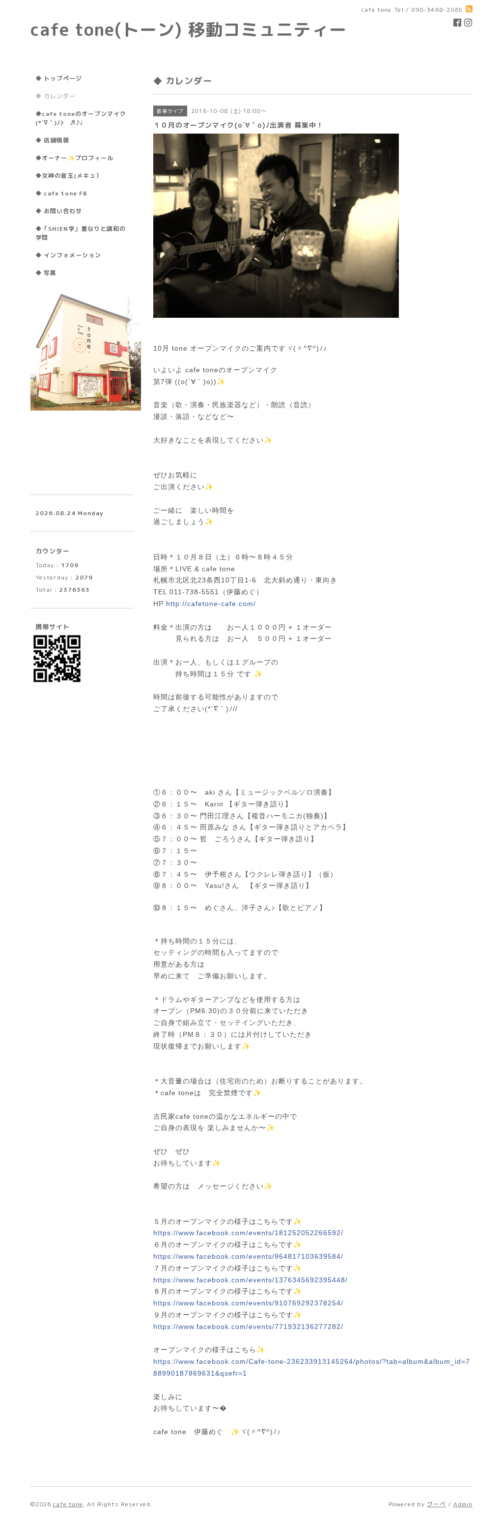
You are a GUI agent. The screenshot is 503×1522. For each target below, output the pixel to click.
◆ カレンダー (55, 96)
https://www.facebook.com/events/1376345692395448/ (250, 1280)
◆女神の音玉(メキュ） (68, 175)
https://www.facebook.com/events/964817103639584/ (248, 1256)
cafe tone (68, 1504)
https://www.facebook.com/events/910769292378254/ (248, 1303)
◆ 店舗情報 (52, 140)
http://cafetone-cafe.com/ (211, 604)
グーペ (436, 1504)
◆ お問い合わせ (58, 211)
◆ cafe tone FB (61, 193)
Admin (463, 1504)
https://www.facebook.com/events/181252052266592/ (248, 1233)
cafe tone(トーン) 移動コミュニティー (188, 29)
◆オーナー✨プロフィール (74, 158)
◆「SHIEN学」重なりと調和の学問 (80, 233)
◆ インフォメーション (68, 255)
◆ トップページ (58, 78)
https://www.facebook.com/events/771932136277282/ (248, 1326)
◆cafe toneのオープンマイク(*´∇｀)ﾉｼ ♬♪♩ (80, 118)
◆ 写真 (45, 273)
